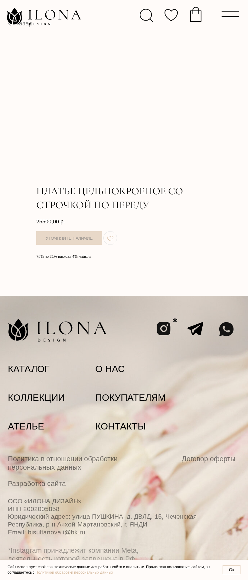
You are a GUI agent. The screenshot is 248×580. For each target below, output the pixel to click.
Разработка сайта (37, 484)
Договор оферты (209, 459)
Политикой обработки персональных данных (74, 572)
